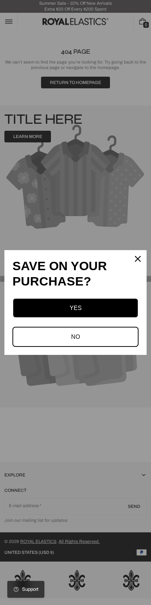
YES (76, 308)
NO (75, 337)
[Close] (138, 259)
